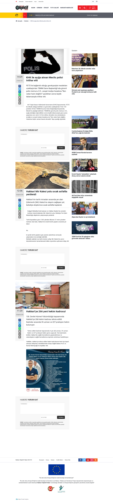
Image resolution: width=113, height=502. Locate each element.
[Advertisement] (56, 35)
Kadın (33, 7)
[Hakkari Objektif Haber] (21, 7)
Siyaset (46, 7)
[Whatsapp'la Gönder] (19, 94)
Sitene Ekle (41, 1)
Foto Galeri (54, 7)
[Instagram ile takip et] (92, 460)
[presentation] (21, 15)
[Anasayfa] (16, 1)
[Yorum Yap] (19, 103)
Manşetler (21, 1)
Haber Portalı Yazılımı (23, 499)
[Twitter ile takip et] (84, 460)
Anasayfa (41, 460)
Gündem (39, 7)
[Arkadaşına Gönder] (19, 97)
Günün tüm (92, 15)
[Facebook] (19, 86)
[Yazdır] (19, 100)
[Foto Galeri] (97, 1)
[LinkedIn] (19, 92)
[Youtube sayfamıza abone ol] (88, 460)
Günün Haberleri (28, 1)
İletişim (52, 460)
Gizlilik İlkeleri (59, 460)
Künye (47, 460)
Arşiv (35, 1)
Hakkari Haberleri (66, 7)
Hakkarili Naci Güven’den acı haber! (44, 15)
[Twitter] (19, 89)
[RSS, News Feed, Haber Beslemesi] (96, 460)
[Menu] (80, 7)
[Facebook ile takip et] (80, 460)
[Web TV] (93, 1)
